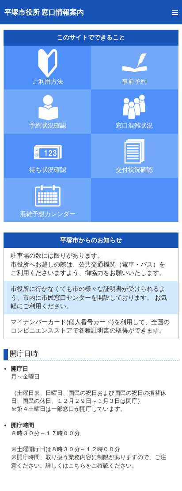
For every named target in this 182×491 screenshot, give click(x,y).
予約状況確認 (47, 125)
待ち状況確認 (47, 169)
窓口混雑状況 (134, 125)
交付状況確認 (134, 169)
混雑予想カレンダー (48, 213)
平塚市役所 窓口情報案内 (44, 12)
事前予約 (134, 81)
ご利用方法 (47, 81)
